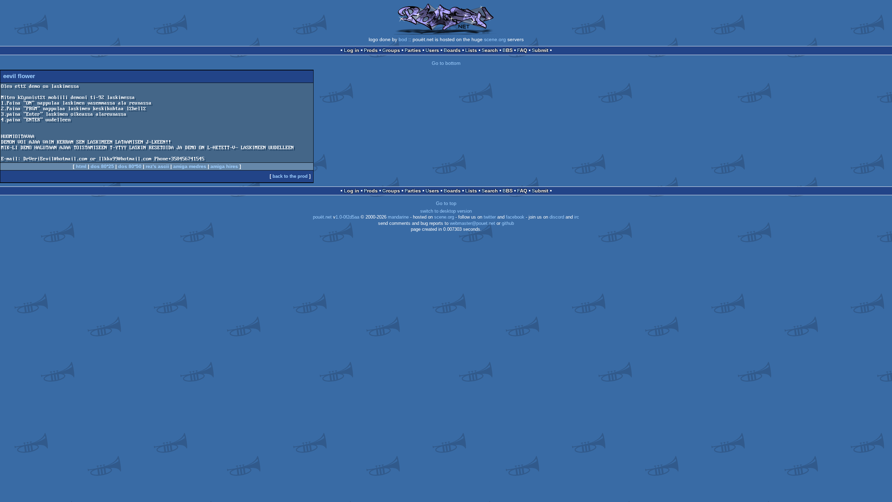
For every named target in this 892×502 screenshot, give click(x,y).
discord (556, 217)
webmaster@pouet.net (472, 223)
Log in (351, 50)
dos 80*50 (129, 166)
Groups (391, 50)
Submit (540, 50)
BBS (507, 50)
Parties (413, 50)
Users (432, 50)
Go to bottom (446, 63)
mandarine (398, 217)
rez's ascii (157, 166)
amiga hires (224, 166)
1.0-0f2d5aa (347, 217)
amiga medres (189, 166)
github (508, 223)
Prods (371, 50)
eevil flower (19, 76)
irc (576, 217)
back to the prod (290, 176)
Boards (452, 50)
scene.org (495, 39)
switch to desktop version (446, 211)
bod (403, 39)
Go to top (446, 203)
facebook (515, 217)
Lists (471, 50)
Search (490, 50)
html (81, 166)
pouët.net (322, 217)
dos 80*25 (102, 166)
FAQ (522, 50)
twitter (490, 217)
